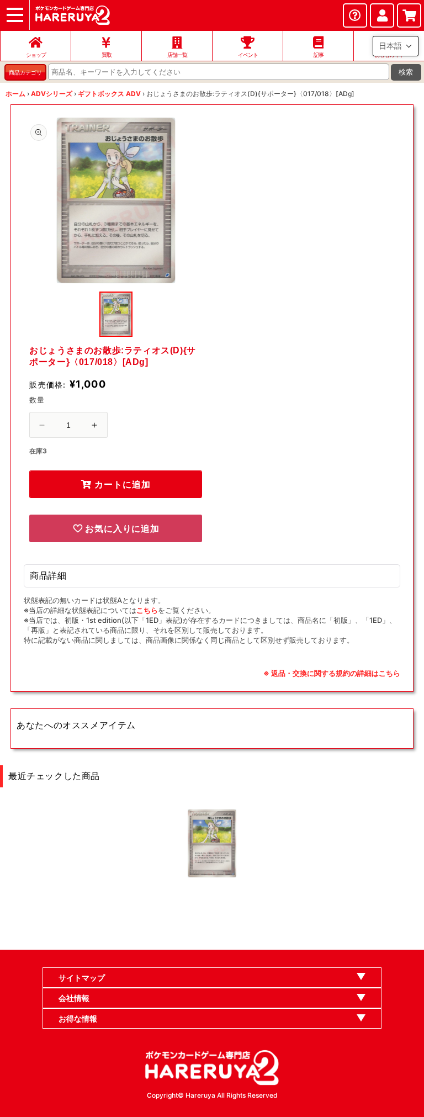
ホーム (15, 93)
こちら (147, 610)
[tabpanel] (116, 200)
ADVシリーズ (51, 93)
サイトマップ (82, 977)
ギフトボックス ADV (109, 93)
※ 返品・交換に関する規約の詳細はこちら (331, 673)
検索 (406, 72)
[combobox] (218, 71)
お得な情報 (78, 1018)
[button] (395, 46)
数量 (36, 399)
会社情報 (74, 998)
